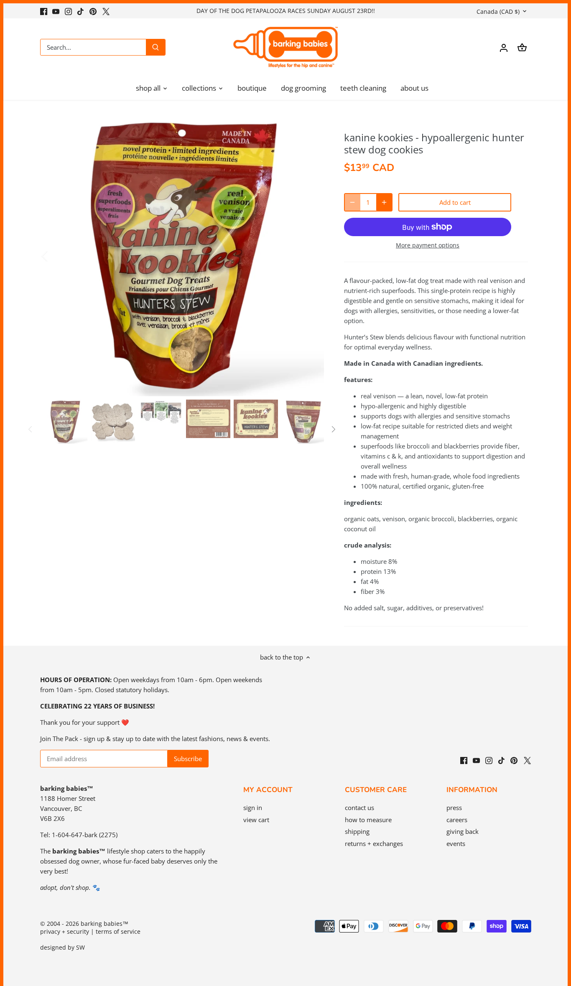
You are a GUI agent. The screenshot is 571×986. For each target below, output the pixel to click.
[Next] (311, 255)
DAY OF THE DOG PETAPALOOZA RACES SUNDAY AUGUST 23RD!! (285, 11)
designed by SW (62, 947)
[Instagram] (68, 10)
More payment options (427, 245)
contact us (359, 807)
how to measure (368, 819)
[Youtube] (55, 10)
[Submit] (155, 47)
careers (456, 819)
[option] (183, 255)
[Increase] (384, 202)
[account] (504, 47)
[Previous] (55, 255)
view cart (256, 819)
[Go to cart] (522, 47)
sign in (252, 807)
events (455, 843)
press (454, 807)
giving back (462, 831)
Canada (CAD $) (498, 11)
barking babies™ (104, 923)
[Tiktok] (80, 10)
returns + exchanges (374, 843)
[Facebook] (43, 10)
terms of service (118, 931)
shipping (357, 831)
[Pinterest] (93, 10)
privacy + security (64, 931)
